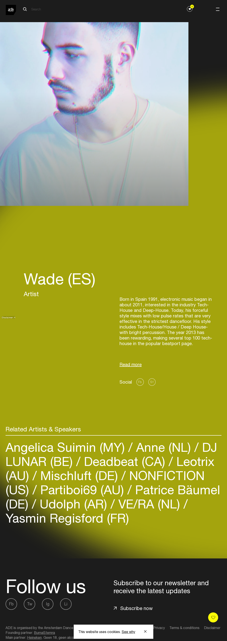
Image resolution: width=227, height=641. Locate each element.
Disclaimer (7, 317)
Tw (29, 604)
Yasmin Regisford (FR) (67, 518)
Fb (140, 382)
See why (128, 632)
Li (65, 604)
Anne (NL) (163, 447)
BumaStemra (44, 633)
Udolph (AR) (73, 504)
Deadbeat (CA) (124, 461)
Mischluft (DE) (79, 475)
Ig (47, 604)
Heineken (34, 637)
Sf (152, 382)
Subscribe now (136, 608)
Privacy (159, 628)
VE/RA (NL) (149, 504)
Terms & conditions (184, 628)
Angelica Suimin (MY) (67, 447)
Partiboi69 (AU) (82, 490)
